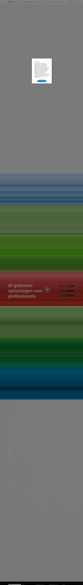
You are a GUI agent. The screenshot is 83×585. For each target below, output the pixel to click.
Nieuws (42, 1)
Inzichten (37, 1)
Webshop (62, 1)
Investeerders (53, 1)
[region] (42, 70)
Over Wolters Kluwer (63, 295)
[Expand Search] (70, 2)
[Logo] (13, 2)
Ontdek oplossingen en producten (65, 286)
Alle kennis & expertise (63, 290)
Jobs (58, 1)
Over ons (47, 1)
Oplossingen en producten (29, 1)
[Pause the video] (3, 579)
